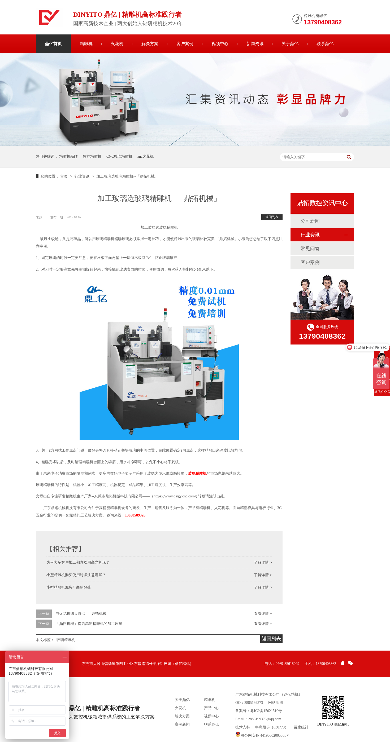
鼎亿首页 (53, 43)
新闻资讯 (254, 43)
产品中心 (211, 708)
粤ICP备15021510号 (266, 711)
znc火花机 (145, 156)
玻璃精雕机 (197, 473)
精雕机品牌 (68, 156)
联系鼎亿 (325, 43)
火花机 (117, 43)
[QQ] (342, 664)
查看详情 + (263, 614)
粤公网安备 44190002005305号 (265, 735)
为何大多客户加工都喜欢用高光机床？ (78, 562)
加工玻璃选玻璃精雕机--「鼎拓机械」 (127, 176)
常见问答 (310, 248)
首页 (64, 176)
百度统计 (301, 727)
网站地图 (275, 703)
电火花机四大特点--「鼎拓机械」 (82, 614)
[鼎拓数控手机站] (333, 707)
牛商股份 (262, 727)
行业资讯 (82, 176)
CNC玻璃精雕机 (119, 156)
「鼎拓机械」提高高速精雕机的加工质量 (88, 624)
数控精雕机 (92, 156)
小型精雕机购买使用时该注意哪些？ (76, 575)
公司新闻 (310, 221)
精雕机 (86, 43)
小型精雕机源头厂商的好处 (68, 587)
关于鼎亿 (289, 43)
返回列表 (272, 217)
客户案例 (184, 43)
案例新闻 (182, 724)
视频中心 (219, 43)
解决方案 (149, 43)
